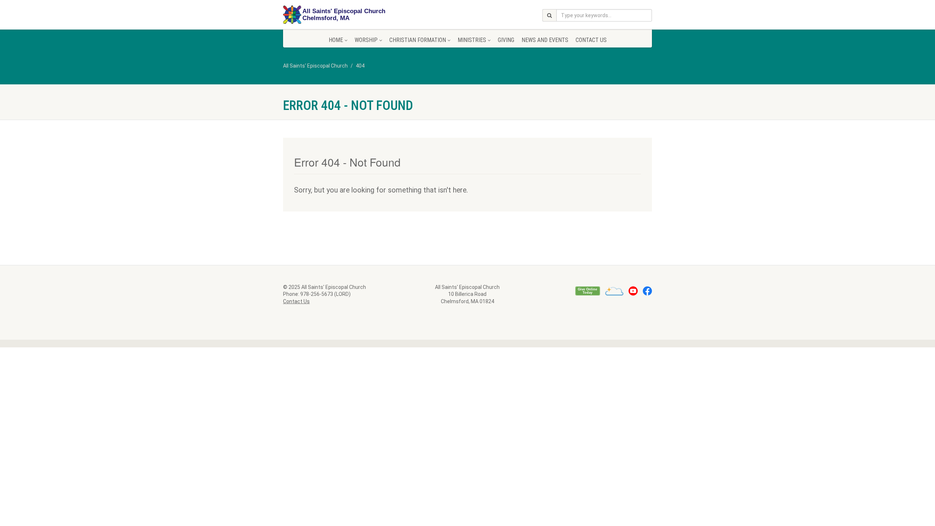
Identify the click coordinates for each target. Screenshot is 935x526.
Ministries (472, 40)
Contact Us (591, 40)
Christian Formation (417, 40)
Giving (506, 40)
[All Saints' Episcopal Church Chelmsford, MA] (341, 14)
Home (336, 40)
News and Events (545, 40)
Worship (366, 40)
